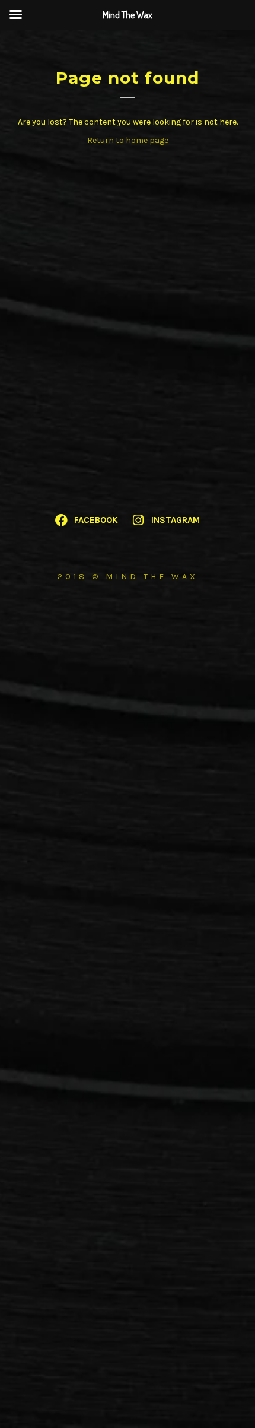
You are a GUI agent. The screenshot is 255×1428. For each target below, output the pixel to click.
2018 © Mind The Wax (128, 577)
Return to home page (127, 140)
